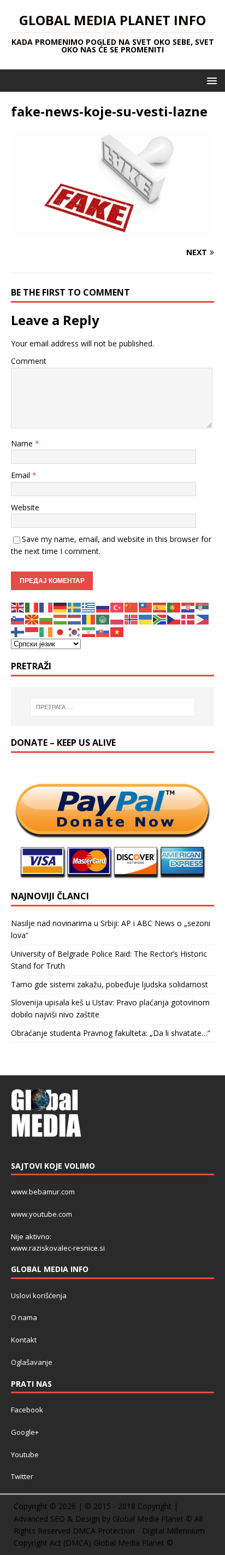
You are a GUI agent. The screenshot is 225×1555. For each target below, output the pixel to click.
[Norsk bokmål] (132, 619)
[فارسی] (89, 631)
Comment (28, 361)
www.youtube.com (41, 1214)
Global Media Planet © (133, 1543)
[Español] (160, 607)
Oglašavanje (31, 1362)
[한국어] (75, 631)
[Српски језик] (203, 607)
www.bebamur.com (43, 1192)
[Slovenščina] (18, 619)
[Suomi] (18, 631)
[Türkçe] (117, 607)
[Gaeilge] (46, 631)
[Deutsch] (61, 607)
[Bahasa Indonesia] (32, 631)
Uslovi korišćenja (39, 1295)
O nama (24, 1317)
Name (23, 443)
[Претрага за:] (112, 707)
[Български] (46, 619)
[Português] (174, 607)
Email (21, 475)
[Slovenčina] (103, 631)
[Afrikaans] (160, 619)
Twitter (22, 1476)
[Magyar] (61, 619)
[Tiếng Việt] (117, 631)
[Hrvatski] (188, 607)
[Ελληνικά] (89, 607)
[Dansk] (188, 619)
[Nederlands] (75, 619)
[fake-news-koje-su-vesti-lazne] (112, 231)
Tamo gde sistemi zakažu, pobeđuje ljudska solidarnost (109, 984)
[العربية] (103, 619)
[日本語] (61, 631)
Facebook (27, 1410)
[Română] (89, 619)
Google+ (25, 1432)
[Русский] (103, 607)
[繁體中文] (146, 607)
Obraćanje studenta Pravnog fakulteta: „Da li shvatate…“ (110, 1033)
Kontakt (24, 1340)
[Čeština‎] (174, 619)
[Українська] (146, 619)
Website (25, 507)
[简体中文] (132, 607)
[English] (18, 607)
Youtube (25, 1454)
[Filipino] (203, 619)
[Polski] (117, 619)
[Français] (46, 607)
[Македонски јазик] (32, 619)
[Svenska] (75, 607)
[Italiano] (32, 607)
